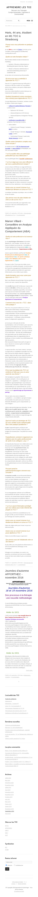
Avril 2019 (7, 790)
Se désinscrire (19, 865)
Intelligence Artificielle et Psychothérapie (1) (16, 713)
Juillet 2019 (8, 787)
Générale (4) (8, 701)
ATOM (6, 849)
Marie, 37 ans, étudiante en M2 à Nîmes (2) (16, 750)
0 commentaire (21, 215)
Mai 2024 (7, 780)
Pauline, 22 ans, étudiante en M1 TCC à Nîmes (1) (18, 761)
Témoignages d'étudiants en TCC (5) (14, 708)
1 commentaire (21, 564)
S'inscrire (22, 2)
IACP (6, 835)
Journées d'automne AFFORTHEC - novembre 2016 (17, 574)
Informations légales (17, 882)
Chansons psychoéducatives (12, 725)
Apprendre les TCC (19, 7)
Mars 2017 (8, 801)
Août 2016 (8, 813)
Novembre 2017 (9, 794)
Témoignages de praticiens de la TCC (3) (15, 711)
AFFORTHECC (8, 828)
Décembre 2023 (9, 782)
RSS (6, 847)
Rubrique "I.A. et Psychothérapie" (14, 727)
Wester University (13, 138)
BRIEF (10, 129)
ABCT (6, 833)
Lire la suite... (29, 670)
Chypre (20, 49)
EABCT (7, 830)
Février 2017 (8, 804)
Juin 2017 (7, 799)
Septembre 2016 (9, 811)
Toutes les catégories (10, 699)
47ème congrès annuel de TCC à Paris (15, 738)
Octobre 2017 (8, 797)
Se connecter (29, 2)
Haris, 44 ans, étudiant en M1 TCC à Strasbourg (18, 36)
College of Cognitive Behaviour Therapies (20, 106)
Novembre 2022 (9, 785)
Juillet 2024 (8, 778)
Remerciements (22, 883)
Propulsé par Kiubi (19, 891)
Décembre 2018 (9, 792)
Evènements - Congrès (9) (12, 703)
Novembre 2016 (9, 809)
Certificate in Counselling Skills (17, 120)
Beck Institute (16, 148)
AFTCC (7, 825)
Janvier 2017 (8, 806)
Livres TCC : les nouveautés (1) (13, 706)
